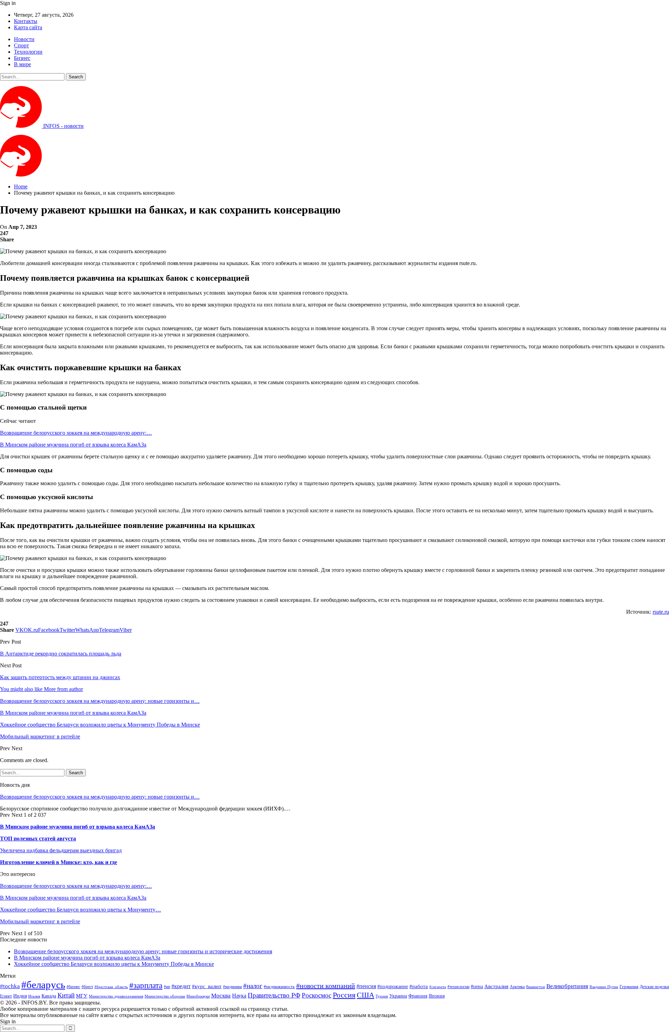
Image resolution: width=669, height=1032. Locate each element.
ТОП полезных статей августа (38, 838)
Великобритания (567, 986)
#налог (252, 986)
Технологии (28, 52)
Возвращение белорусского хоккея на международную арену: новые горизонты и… (100, 797)
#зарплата (145, 985)
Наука (239, 996)
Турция (382, 996)
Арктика (517, 987)
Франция (417, 996)
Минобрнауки (198, 996)
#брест (87, 987)
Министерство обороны (165, 996)
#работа (418, 986)
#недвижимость (279, 986)
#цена (477, 986)
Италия (34, 996)
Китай (66, 995)
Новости (24, 39)
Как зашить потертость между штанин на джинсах (60, 677)
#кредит (181, 986)
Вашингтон (535, 987)
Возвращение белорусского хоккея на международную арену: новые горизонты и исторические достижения (143, 951)
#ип (167, 986)
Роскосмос (316, 995)
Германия (629, 986)
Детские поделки (654, 987)
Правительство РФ (274, 995)
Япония (437, 996)
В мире (22, 64)
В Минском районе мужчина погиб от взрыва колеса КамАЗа (73, 445)
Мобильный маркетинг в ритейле (40, 921)
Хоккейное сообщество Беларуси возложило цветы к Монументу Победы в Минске (114, 964)
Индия (20, 996)
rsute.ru (661, 612)
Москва (221, 995)
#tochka (10, 986)
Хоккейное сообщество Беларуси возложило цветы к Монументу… (80, 910)
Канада (48, 996)
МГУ (81, 996)
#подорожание (392, 986)
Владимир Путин (604, 987)
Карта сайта (28, 27)
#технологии (458, 986)
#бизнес (73, 986)
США (365, 995)
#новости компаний (325, 986)
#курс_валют (207, 986)
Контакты (25, 21)
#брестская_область (111, 987)
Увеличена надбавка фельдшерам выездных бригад (61, 850)
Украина (398, 996)
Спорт (21, 45)
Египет (6, 996)
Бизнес (22, 58)
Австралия (496, 986)
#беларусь (43, 984)
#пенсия (366, 986)
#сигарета (437, 987)
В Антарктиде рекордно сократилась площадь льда (60, 654)
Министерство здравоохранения (116, 996)
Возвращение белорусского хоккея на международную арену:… (76, 433)
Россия (344, 995)
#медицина (232, 987)
